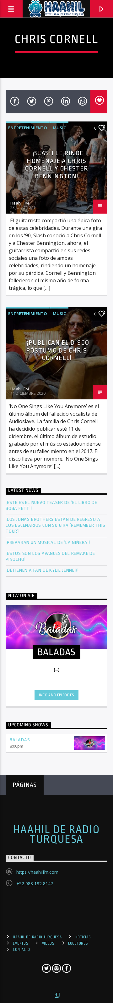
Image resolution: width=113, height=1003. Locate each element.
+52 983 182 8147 (34, 884)
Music (59, 128)
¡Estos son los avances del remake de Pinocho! (50, 556)
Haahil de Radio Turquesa (56, 834)
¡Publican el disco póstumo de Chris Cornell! (57, 350)
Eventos (20, 943)
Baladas (20, 740)
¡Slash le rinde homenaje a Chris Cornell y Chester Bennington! (56, 164)
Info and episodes (56, 695)
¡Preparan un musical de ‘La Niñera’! (48, 542)
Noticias (83, 937)
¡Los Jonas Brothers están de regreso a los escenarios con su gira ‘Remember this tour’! (55, 525)
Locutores (78, 943)
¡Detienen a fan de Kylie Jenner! (42, 570)
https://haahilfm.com (37, 872)
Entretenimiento (27, 128)
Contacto (21, 949)
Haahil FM (19, 203)
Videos (48, 943)
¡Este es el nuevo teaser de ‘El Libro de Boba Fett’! (51, 505)
